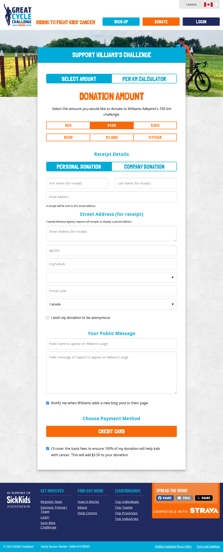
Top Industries (126, 518)
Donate (161, 21)
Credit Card (111, 431)
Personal (79, 166)
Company (144, 166)
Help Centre (87, 513)
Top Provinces (126, 513)
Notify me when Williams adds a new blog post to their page (99, 403)
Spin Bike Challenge (48, 525)
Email (187, 498)
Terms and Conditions (208, 547)
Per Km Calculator (144, 79)
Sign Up (121, 21)
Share (167, 498)
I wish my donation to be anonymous (80, 317)
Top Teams (124, 507)
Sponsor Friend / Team (54, 509)
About (82, 507)
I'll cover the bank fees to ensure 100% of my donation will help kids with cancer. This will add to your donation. (105, 451)
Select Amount (78, 79)
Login (201, 21)
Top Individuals (127, 501)
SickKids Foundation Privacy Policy (173, 547)
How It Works (88, 501)
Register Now (51, 501)
